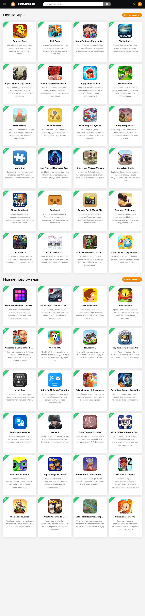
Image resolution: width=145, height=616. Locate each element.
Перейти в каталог (132, 15)
